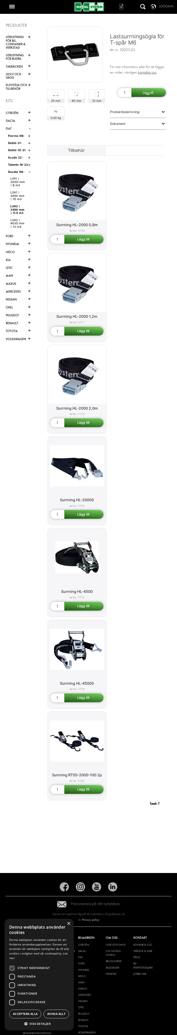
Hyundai (83, 970)
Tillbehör (76, 150)
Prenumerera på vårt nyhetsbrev (95, 903)
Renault (83, 1020)
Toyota (83, 1026)
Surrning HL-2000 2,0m (77, 408)
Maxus (82, 988)
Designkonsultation (37, 1033)
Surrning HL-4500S (77, 683)
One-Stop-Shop (116, 944)
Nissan (82, 1001)
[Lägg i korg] (148, 92)
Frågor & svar (142, 951)
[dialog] (39, 974)
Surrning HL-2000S (77, 500)
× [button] (68, 923)
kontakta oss (147, 72)
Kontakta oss (142, 944)
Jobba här (139, 973)
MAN (81, 982)
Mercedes (84, 994)
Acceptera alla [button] (25, 1014)
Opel (81, 1007)
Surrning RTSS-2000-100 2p (77, 775)
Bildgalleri (112, 967)
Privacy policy (90, 920)
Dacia (82, 951)
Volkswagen (86, 1032)
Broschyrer (113, 961)
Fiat (80, 957)
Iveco (82, 976)
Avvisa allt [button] (56, 1014)
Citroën (83, 944)
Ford (81, 963)
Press (136, 957)
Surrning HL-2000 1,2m (76, 316)
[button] (39, 1023)
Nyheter (111, 973)
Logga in (166, 6)
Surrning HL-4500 (77, 591)
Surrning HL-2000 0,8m (77, 224)
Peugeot (83, 1013)
